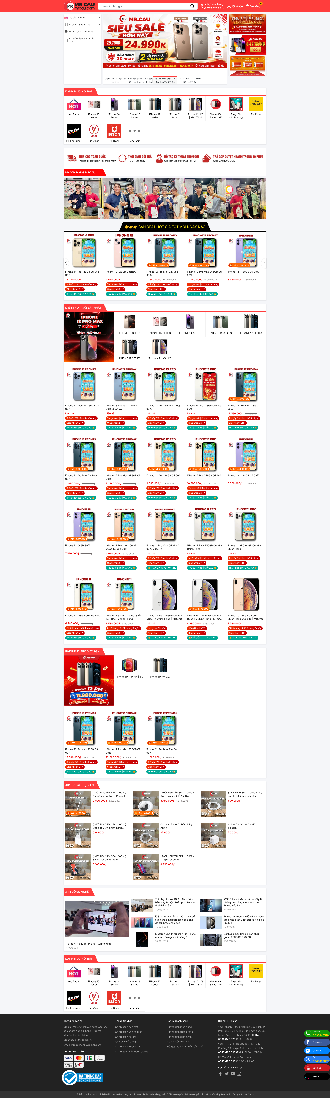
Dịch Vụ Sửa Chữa (79, 24)
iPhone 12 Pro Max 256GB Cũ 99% (204, 273)
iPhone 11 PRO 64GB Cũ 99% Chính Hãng (245, 547)
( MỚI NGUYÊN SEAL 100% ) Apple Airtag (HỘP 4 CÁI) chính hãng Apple (177, 794)
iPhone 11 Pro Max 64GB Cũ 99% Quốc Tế (162, 547)
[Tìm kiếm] (192, 6)
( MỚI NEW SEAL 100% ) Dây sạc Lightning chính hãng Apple (245, 794)
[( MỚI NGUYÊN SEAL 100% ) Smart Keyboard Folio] (78, 867)
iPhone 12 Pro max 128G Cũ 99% (244, 407)
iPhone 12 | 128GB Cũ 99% (243, 271)
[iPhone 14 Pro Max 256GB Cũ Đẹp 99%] (43, 250)
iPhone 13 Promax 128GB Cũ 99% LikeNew (122, 407)
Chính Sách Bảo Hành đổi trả (131, 1051)
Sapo (251, 1094)
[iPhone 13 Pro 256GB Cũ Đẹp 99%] (165, 384)
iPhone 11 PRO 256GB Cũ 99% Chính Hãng (205, 547)
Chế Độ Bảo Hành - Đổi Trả (82, 40)
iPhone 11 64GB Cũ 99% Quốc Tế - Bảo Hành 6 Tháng (123, 617)
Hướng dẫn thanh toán (180, 1031)
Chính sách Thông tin (127, 1046)
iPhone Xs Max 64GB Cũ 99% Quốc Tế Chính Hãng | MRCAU (205, 617)
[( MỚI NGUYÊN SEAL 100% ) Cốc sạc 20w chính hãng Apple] (78, 835)
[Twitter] (226, 1073)
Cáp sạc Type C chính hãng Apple (176, 826)
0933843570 (216, 6)
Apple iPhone (77, 17)
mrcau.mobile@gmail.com (86, 1044)
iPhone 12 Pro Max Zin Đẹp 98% (162, 273)
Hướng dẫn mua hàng (179, 1026)
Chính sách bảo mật (126, 1026)
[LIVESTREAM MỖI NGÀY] (247, 24)
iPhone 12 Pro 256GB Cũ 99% (204, 475)
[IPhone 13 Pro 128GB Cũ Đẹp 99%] (205, 384)
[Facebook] (220, 1073)
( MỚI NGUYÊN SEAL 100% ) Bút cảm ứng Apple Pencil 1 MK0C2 (109, 794)
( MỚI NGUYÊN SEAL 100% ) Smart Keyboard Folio (109, 858)
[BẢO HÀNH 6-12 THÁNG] (247, 45)
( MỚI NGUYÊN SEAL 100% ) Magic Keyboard (177, 858)
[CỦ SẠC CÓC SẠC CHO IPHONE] (213, 835)
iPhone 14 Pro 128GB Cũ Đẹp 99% (82, 273)
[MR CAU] (79, 6)
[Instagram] (239, 1073)
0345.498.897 (226, 1061)
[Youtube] (233, 1073)
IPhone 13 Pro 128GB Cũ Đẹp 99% (204, 407)
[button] (66, 263)
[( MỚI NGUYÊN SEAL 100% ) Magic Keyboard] (146, 867)
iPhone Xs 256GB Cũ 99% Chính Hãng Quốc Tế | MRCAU (245, 617)
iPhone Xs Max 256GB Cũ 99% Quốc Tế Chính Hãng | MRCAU (164, 617)
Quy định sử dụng (125, 1041)
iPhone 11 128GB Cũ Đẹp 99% (82, 615)
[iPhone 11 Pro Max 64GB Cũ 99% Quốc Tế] (165, 524)
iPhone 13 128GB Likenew (121, 271)
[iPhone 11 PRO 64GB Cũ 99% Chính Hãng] (246, 524)
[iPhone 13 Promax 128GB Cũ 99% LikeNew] (124, 384)
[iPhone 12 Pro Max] (89, 680)
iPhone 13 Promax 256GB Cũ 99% (82, 407)
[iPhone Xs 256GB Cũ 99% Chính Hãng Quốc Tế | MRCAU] (246, 594)
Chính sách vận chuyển (128, 1031)
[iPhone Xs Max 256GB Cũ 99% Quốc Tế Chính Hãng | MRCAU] (165, 594)
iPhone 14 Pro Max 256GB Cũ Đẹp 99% (42, 273)
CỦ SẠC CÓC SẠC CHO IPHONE (242, 826)
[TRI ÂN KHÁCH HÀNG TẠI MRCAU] (247, 66)
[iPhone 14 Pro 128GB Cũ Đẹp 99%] (83, 250)
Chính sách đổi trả (125, 1036)
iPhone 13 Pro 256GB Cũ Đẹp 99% (163, 407)
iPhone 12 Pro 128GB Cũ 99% (163, 475)
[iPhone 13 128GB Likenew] (124, 250)
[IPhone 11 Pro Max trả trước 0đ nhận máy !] (89, 337)
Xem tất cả (258, 785)
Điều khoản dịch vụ (178, 1041)
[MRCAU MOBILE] (165, 157)
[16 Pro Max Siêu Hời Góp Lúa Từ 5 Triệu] (165, 40)
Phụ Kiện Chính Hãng (81, 31)
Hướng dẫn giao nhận (179, 1036)
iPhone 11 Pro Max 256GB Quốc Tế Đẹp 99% (121, 547)
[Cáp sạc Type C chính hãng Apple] (146, 835)
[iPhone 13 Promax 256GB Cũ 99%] (83, 384)
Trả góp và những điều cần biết (185, 1046)
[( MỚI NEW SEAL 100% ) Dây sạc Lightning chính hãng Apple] (213, 804)
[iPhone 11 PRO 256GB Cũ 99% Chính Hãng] (205, 524)
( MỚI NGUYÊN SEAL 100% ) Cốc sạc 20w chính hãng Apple (109, 826)
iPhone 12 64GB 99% (280, 271)
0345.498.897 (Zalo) (230, 1052)
